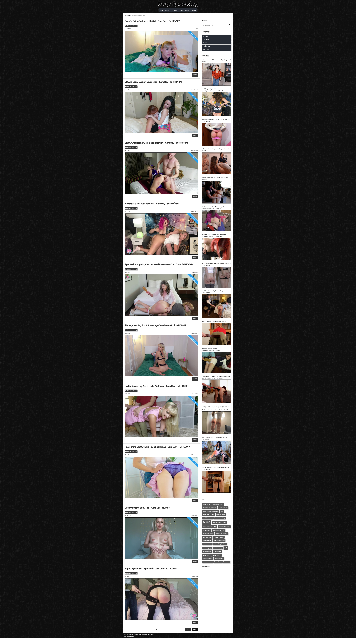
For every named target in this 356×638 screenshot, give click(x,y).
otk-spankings (207, 537)
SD (225, 548)
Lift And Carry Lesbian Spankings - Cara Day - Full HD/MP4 (153, 82)
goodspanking (216, 522)
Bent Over (206, 514)
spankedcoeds (207, 551)
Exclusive (128, 26)
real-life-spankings (219, 540)
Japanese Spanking (224, 527)
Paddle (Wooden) (219, 537)
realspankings (207, 544)
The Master (226, 562)
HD (215, 527)
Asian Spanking (223, 508)
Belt (222, 511)
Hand (224, 522)
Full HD (206, 522)
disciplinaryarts (207, 518)
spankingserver (207, 562)
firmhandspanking (219, 518)
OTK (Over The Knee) (222, 533)
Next (194, 629)
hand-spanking (207, 527)
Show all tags (206, 566)
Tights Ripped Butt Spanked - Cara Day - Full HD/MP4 (151, 568)
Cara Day (134, 26)
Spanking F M (207, 555)
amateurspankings (217, 504)
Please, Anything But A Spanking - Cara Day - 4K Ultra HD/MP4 (155, 325)
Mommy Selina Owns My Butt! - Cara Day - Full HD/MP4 (152, 203)
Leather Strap (217, 530)
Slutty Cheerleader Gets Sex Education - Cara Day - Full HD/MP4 (156, 142)
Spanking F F (217, 551)
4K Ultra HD (206, 504)
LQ (223, 530)
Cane (212, 514)
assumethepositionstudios (210, 511)
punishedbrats (207, 540)
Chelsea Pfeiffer (220, 514)
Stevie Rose (217, 562)
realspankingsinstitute (219, 544)
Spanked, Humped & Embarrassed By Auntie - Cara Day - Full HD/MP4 (159, 264)
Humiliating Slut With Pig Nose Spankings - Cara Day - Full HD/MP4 (157, 446)
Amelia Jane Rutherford (209, 508)
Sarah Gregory (218, 548)
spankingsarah (219, 558)
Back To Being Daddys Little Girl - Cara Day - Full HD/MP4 (152, 21)
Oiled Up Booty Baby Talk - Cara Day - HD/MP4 (147, 507)
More (195, 75)
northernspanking (208, 533)
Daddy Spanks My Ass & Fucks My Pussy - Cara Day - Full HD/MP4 (157, 386)
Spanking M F (217, 555)
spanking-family (207, 558)
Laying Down (206, 530)
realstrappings (207, 548)
